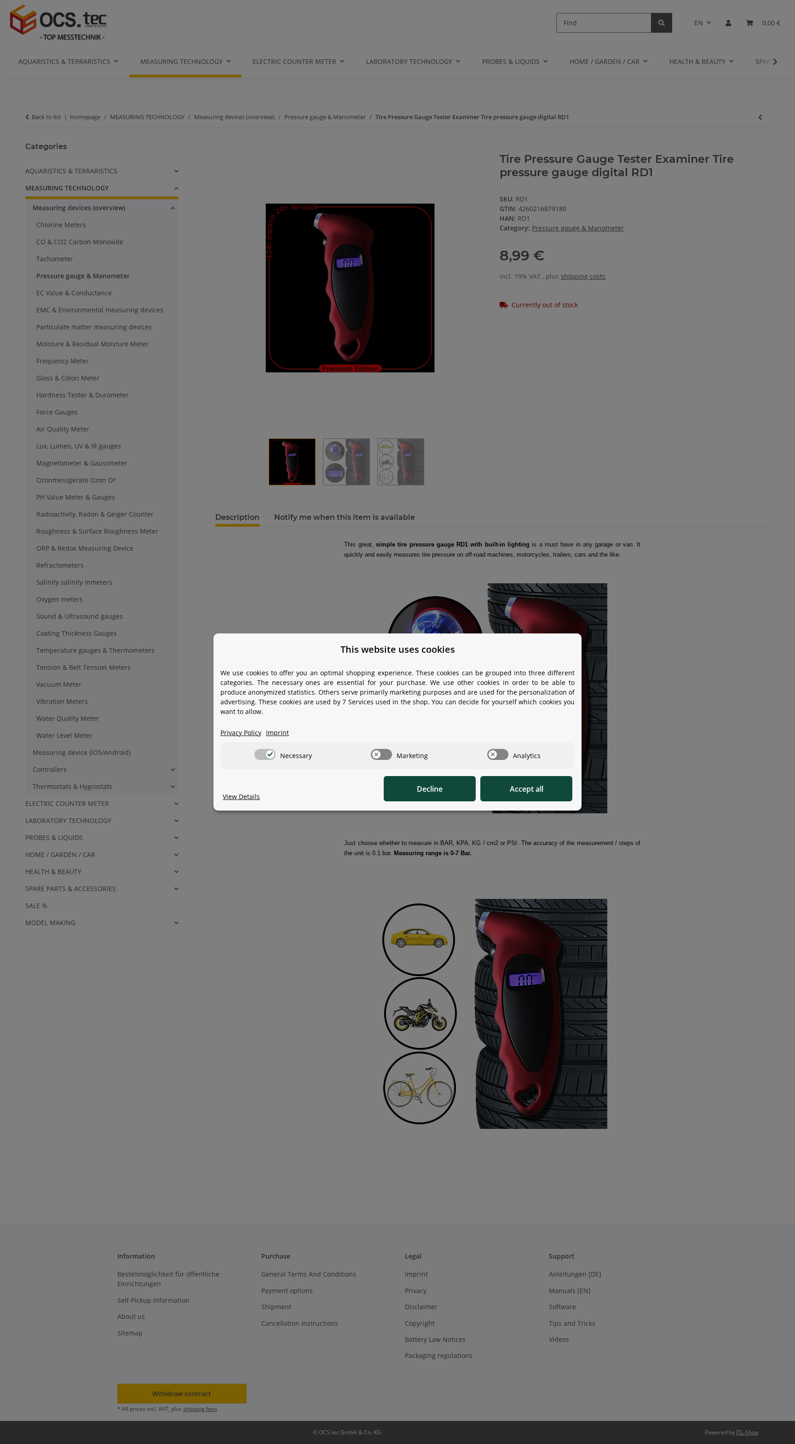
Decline (430, 789)
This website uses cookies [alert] (397, 649)
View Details (241, 796)
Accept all (526, 789)
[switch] (265, 754)
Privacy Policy (240, 732)
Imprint (277, 732)
